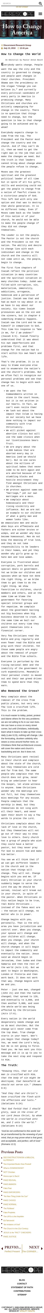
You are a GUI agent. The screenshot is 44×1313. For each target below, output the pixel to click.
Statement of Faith (22, 1287)
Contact (22, 1284)
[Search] (40, 3)
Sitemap (22, 1295)
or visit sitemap (22, 7)
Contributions (22, 1291)
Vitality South (27, 1311)
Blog (22, 1280)
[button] (40, 14)
